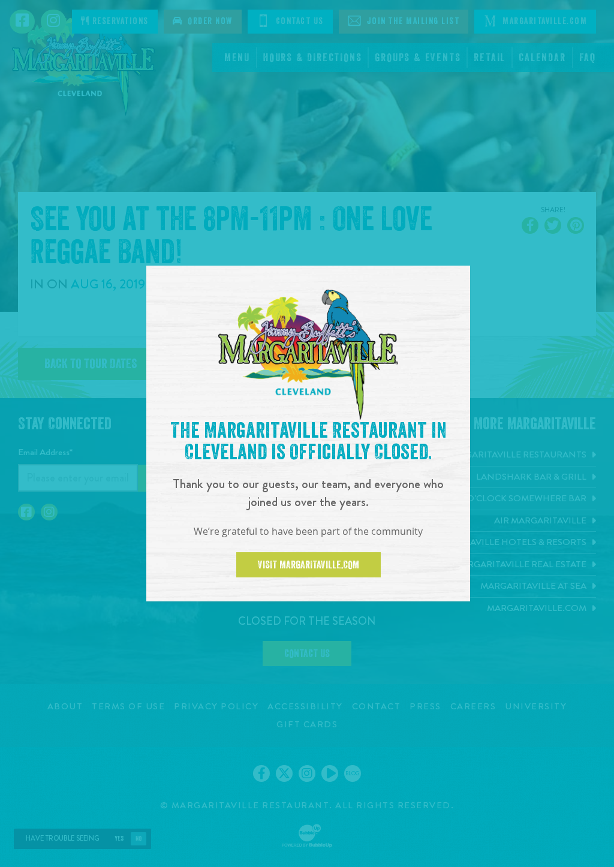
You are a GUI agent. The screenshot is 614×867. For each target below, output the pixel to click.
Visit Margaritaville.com (308, 564)
